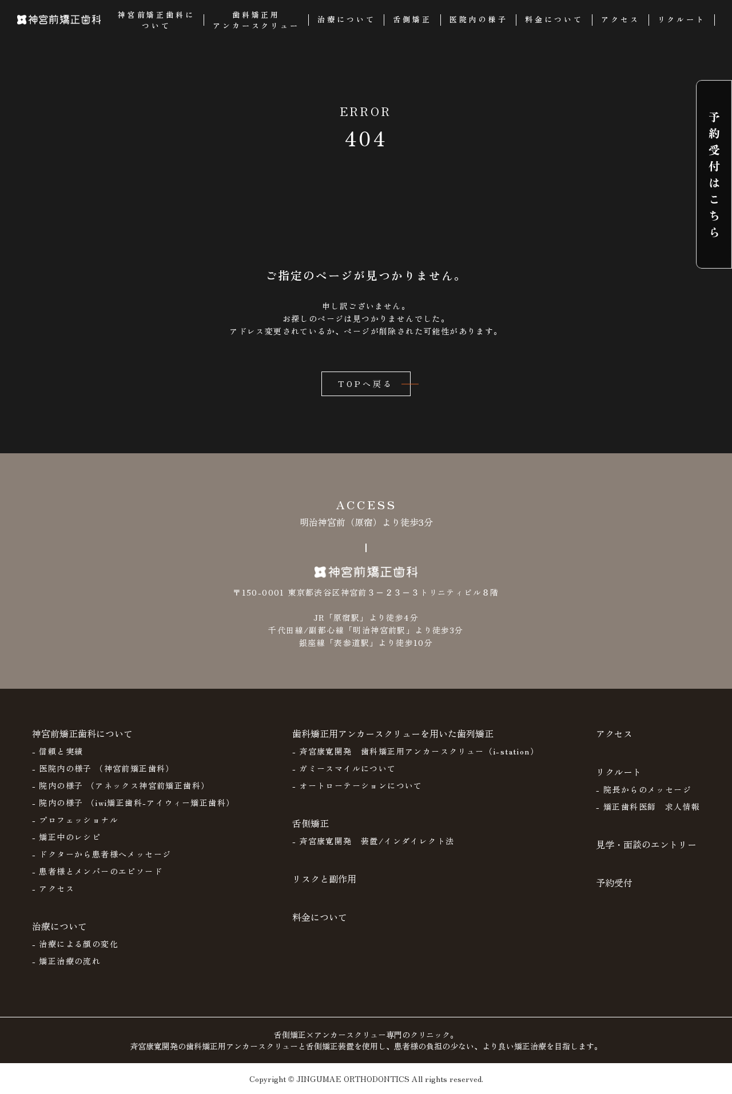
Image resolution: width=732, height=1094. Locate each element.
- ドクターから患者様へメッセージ (102, 854)
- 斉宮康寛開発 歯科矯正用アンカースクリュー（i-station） (415, 751)
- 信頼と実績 (57, 751)
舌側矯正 (310, 823)
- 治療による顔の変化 (75, 944)
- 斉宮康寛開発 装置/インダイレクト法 (373, 841)
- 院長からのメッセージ (643, 789)
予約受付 (614, 882)
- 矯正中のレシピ (66, 837)
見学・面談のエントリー (646, 844)
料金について (319, 916)
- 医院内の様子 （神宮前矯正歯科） (103, 768)
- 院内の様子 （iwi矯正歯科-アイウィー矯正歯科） (133, 802)
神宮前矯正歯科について (82, 733)
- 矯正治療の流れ (66, 961)
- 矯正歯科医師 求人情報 (648, 806)
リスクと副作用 (324, 878)
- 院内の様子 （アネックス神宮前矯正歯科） (121, 785)
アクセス (614, 733)
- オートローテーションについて (357, 785)
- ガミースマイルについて (344, 768)
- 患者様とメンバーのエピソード (97, 871)
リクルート (619, 771)
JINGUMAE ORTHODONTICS (352, 1078)
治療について (59, 926)
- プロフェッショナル (75, 820)
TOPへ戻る (365, 383)
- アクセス (53, 888)
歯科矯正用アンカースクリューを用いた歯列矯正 (393, 733)
